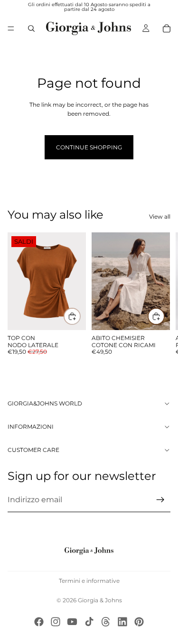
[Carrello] (166, 28)
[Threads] (106, 621)
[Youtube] (72, 621)
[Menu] (11, 28)
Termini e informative (89, 580)
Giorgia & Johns (100, 600)
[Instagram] (55, 621)
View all (159, 216)
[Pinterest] (139, 621)
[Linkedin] (122, 621)
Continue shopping (89, 147)
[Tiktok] (89, 621)
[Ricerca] (31, 28)
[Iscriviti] (160, 500)
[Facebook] (39, 621)
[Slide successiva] (160, 295)
